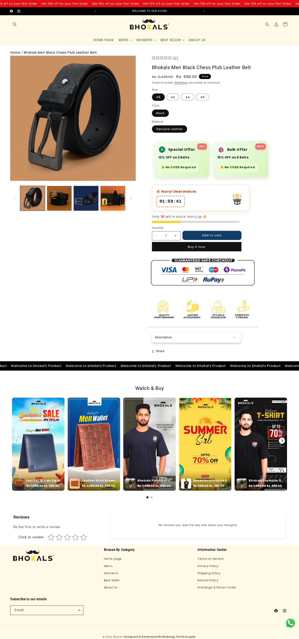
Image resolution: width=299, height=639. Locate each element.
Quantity (158, 228)
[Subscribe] (78, 610)
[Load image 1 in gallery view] (32, 198)
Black (160, 113)
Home (15, 52)
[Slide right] (131, 198)
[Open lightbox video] (38, 444)
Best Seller (112, 580)
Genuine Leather (169, 129)
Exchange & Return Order (217, 587)
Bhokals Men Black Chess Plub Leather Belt (60, 52)
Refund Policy (208, 580)
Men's (108, 566)
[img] (161, 58)
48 (158, 97)
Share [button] (160, 351)
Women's (111, 573)
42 (173, 97)
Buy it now (196, 247)
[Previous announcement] (95, 11)
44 (188, 97)
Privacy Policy (208, 566)
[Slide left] (14, 198)
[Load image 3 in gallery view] (86, 198)
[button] (14, 24)
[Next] (282, 441)
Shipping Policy (209, 573)
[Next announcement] (203, 11)
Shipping (181, 82)
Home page (113, 559)
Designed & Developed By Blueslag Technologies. (160, 637)
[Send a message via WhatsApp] (290, 623)
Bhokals (118, 636)
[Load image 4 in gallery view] (112, 198)
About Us (111, 587)
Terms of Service (211, 559)
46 (202, 97)
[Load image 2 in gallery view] (59, 198)
